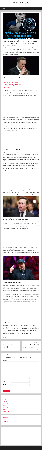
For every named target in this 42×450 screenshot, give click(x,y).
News (5, 337)
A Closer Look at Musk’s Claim (10, 81)
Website (4, 384)
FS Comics (5, 403)
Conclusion (6, 87)
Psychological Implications (9, 85)
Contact (4, 419)
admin (15, 45)
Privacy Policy (6, 421)
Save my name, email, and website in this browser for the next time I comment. (21, 387)
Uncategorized (6, 411)
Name (4, 377)
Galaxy (4, 405)
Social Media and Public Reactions (11, 82)
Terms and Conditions (7, 423)
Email (4, 381)
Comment (5, 360)
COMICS (4, 401)
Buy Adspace (5, 417)
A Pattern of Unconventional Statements (12, 84)
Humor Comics (6, 407)
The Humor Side (21, 2)
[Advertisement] (21, 105)
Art (3, 399)
